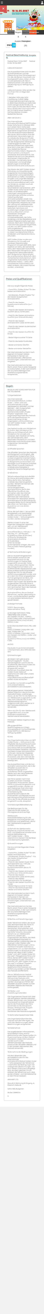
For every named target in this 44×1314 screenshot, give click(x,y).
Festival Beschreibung (21, 56)
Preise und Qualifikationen (19, 279)
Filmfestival (12, 32)
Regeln (9, 386)
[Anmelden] (42, 2)
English (8, 45)
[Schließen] (3, 8)
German (14, 45)
